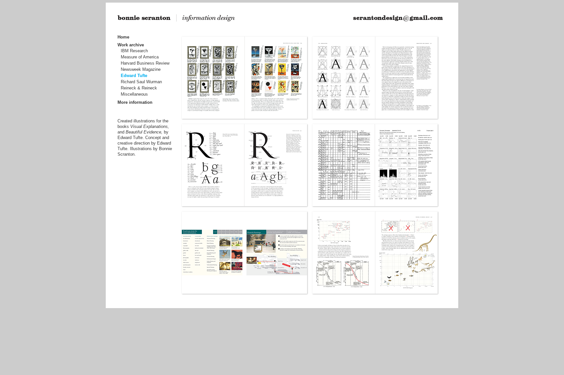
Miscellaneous (134, 94)
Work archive (131, 44)
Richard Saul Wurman (141, 81)
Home (123, 37)
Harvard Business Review (145, 63)
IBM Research (134, 50)
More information (135, 102)
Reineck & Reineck (139, 88)
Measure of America (140, 57)
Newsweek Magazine (141, 69)
